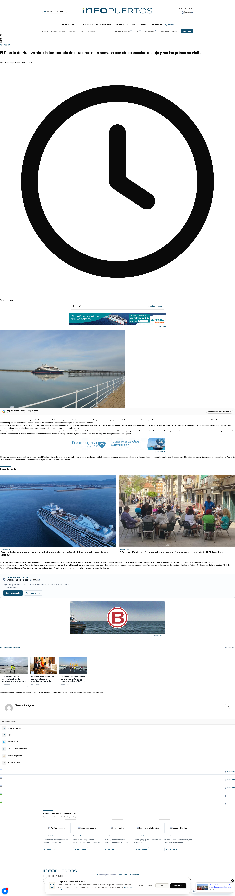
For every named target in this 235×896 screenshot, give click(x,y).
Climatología (149, 31)
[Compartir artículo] (80, 306)
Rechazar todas (145, 886)
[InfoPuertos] (117, 11)
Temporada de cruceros (93, 692)
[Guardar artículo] (74, 306)
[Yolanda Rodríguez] (9, 708)
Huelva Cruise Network (41, 692)
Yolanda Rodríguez (8, 63)
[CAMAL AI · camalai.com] (187, 12)
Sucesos (75, 25)
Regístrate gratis (13, 593)
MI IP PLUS (187, 31)
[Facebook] (117, 37)
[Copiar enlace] (1, 42)
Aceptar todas (178, 886)
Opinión (143, 25)
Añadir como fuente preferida (218, 412)
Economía (87, 25)
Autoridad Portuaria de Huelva (18, 692)
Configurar (162, 886)
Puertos (63, 25)
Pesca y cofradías (103, 25)
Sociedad (131, 25)
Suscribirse (51, 849)
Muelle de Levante (59, 692)
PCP (137, 31)
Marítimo (118, 25)
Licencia (155, 306)
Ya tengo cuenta (33, 593)
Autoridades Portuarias (168, 31)
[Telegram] (117, 40)
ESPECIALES (157, 25)
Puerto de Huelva (10, 420)
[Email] (227, 706)
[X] (117, 35)
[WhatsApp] (117, 38)
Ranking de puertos (122, 31)
